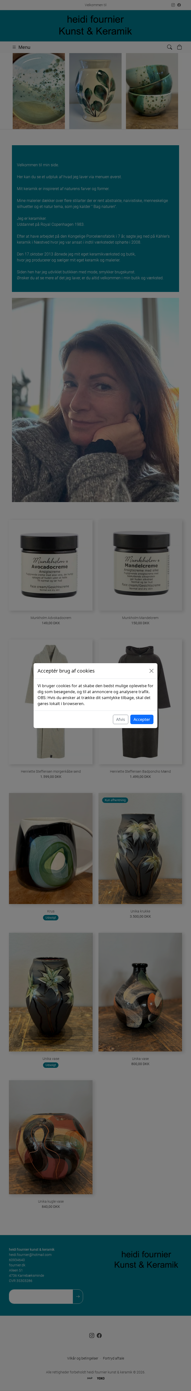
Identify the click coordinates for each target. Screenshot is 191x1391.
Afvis (120, 719)
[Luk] (151, 671)
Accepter (142, 719)
